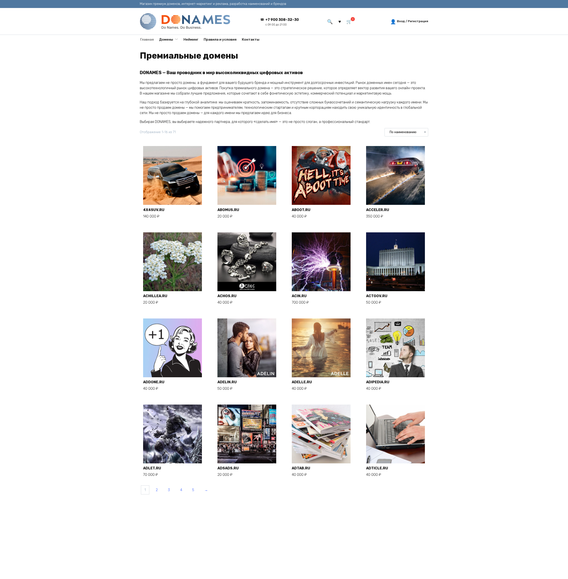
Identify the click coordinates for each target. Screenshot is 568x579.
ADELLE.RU (302, 382)
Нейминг (190, 39)
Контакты (250, 39)
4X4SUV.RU (153, 210)
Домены (166, 39)
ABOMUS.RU (228, 210)
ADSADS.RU (228, 468)
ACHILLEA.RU (155, 296)
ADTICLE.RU (377, 468)
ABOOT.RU (301, 210)
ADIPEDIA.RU (377, 382)
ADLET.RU (152, 468)
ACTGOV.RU (376, 296)
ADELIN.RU (227, 382)
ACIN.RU (299, 296)
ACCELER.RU (377, 210)
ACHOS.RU (227, 296)
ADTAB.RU (301, 468)
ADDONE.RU (153, 382)
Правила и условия (220, 39)
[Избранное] (339, 21)
